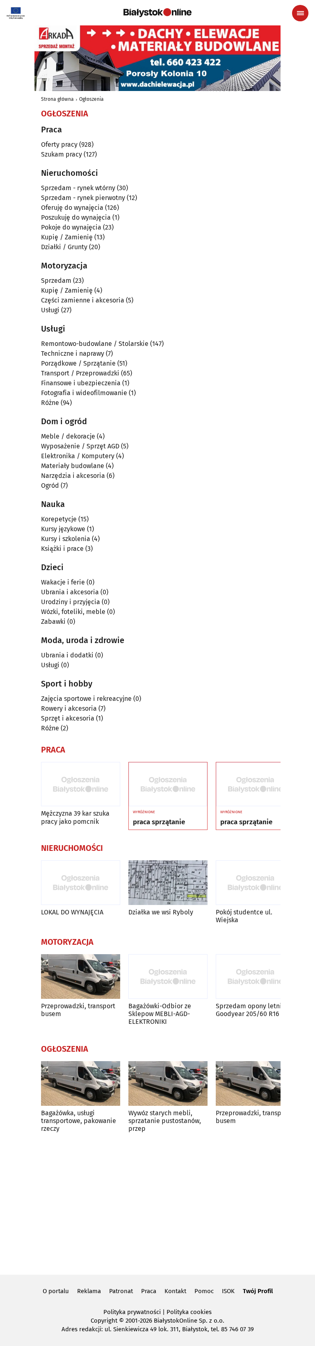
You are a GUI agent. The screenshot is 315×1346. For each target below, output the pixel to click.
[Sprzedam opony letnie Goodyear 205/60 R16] (255, 976)
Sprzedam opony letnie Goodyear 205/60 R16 (250, 1010)
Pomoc (204, 1291)
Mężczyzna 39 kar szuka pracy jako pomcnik (75, 817)
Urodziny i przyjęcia (70, 602)
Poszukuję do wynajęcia (76, 217)
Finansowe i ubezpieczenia (81, 383)
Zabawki (53, 621)
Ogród (50, 485)
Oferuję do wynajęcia (72, 207)
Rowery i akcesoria (69, 708)
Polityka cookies (189, 1312)
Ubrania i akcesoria (70, 592)
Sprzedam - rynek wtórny (78, 188)
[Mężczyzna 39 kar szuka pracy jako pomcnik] (80, 784)
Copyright (104, 1320)
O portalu (56, 1291)
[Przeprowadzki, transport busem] (80, 976)
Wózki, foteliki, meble (73, 612)
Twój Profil (258, 1291)
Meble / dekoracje (68, 436)
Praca (148, 1291)
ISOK (228, 1291)
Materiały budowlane (72, 466)
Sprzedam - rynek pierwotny (83, 198)
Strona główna (57, 99)
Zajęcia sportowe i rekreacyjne (86, 699)
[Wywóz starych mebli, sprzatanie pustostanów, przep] (168, 1083)
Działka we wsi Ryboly (160, 912)
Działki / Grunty (64, 247)
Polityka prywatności (132, 1312)
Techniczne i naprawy (72, 353)
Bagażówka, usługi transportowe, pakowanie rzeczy (78, 1120)
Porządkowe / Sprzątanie (78, 363)
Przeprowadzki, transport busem (78, 1010)
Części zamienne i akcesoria (82, 300)
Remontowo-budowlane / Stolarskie (94, 344)
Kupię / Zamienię (67, 237)
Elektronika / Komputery (77, 456)
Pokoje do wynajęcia (71, 227)
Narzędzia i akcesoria (73, 476)
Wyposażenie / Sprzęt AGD (80, 446)
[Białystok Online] (157, 12)
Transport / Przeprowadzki (80, 373)
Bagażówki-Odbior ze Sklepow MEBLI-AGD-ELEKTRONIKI (159, 1013)
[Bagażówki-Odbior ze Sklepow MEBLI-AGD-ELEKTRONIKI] (168, 976)
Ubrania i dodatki (67, 655)
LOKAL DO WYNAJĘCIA (72, 912)
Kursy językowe (63, 529)
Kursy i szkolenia (65, 539)
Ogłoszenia (91, 99)
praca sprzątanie (159, 822)
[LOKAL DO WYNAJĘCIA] (80, 882)
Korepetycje (59, 519)
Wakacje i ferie (63, 582)
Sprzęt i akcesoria (67, 718)
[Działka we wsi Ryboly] (168, 882)
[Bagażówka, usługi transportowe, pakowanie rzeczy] (80, 1083)
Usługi (50, 310)
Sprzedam (56, 280)
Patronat (121, 1291)
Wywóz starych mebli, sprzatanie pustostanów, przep (164, 1120)
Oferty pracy (59, 144)
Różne (50, 403)
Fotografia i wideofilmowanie (84, 393)
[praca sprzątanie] (168, 784)
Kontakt (175, 1291)
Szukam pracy (61, 154)
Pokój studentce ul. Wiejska (244, 916)
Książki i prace (62, 548)
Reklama (89, 1291)
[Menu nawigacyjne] (300, 13)
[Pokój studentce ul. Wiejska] (255, 882)
